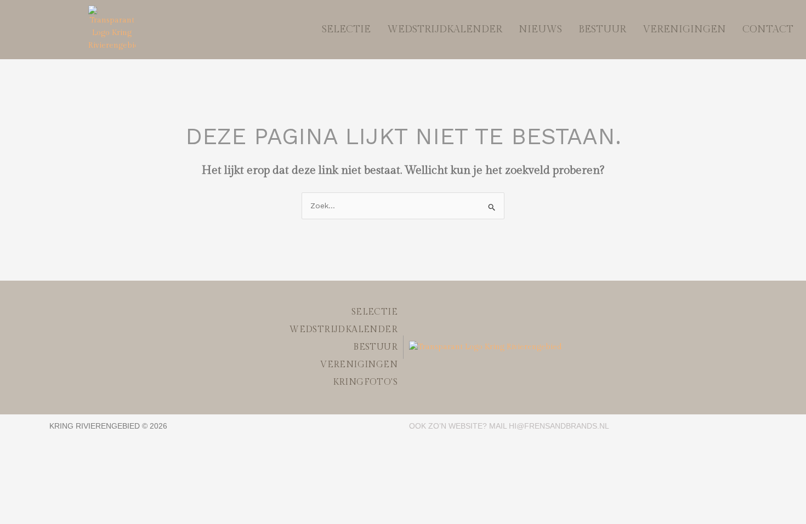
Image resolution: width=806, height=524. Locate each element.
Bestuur (602, 29)
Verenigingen (684, 29)
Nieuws (540, 29)
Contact (767, 29)
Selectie (346, 29)
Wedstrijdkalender (444, 29)
